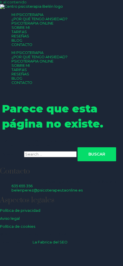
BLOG (16, 40)
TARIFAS (19, 32)
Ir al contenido (13, 2)
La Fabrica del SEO (50, 242)
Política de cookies (17, 226)
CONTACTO (21, 45)
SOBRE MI (20, 27)
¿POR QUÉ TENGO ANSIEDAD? (39, 19)
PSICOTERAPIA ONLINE (32, 23)
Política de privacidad (20, 210)
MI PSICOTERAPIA (27, 15)
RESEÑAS (20, 36)
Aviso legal (10, 218)
